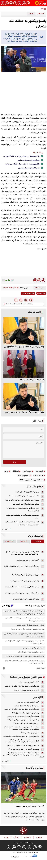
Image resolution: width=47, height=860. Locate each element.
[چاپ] (39, 280)
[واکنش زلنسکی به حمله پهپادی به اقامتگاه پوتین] (23, 331)
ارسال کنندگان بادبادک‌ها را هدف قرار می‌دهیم (22, 587)
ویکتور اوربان (26, 293)
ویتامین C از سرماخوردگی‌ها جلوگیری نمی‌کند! (22, 593)
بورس (6, 471)
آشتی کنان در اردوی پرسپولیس (27, 560)
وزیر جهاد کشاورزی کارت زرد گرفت (27, 492)
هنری (6, 837)
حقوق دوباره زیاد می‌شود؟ (30, 733)
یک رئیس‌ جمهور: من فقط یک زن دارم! (24, 581)
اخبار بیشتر (5, 529)
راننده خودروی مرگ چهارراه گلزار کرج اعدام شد (23, 496)
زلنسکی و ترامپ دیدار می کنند (28, 160)
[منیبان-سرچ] (40, 847)
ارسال (14, 462)
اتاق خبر (38, 697)
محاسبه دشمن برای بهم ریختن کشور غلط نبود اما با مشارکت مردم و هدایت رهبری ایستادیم (21, 728)
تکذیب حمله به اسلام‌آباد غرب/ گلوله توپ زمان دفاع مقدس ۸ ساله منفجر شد (22, 523)
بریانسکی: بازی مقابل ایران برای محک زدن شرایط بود (21, 686)
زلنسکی (39, 293)
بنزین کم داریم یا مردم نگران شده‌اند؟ (25, 599)
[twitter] (26, 300)
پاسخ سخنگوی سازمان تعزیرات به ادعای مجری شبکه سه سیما (23, 509)
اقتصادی (28, 837)
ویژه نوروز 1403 (23, 475)
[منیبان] (40, 3)
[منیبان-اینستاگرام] (24, 3)
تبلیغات (24, 843)
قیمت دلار (39, 471)
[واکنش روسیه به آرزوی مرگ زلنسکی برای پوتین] (23, 397)
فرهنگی (16, 837)
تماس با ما (17, 843)
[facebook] (16, 300)
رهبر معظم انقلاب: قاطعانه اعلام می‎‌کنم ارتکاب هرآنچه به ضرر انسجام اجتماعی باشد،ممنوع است (22, 741)
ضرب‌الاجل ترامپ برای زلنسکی (28, 168)
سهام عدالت (38, 475)
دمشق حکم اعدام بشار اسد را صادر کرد (26, 504)
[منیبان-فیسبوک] (15, 3)
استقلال (16, 471)
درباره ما (31, 843)
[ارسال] (35, 280)
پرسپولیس (27, 471)
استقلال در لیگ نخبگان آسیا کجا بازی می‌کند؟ (23, 745)
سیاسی (39, 837)
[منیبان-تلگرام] (28, 3)
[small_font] (3, 280)
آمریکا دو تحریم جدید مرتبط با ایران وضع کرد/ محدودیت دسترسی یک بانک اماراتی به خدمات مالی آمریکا (23, 755)
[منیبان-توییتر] (19, 3)
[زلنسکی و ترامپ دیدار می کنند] (23, 364)
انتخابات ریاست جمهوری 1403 (31, 480)
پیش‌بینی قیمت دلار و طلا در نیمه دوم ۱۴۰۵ (23, 749)
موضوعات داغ (35, 486)
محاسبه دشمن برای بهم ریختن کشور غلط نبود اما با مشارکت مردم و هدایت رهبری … (22, 553)
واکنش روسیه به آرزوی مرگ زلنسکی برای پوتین (22, 164)
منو (42, 9)
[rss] (7, 3)
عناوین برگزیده (34, 768)
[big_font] (12, 280)
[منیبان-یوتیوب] (11, 3)
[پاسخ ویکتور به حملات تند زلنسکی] (31, 300)
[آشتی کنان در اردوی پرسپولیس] (23, 787)
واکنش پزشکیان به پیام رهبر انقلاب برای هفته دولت (21, 736)
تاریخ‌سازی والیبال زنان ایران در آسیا (25, 575)
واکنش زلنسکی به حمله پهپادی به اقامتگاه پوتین (21, 156)
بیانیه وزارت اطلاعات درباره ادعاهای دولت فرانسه (22, 500)
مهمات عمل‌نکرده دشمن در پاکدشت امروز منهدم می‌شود (22, 516)
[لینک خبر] (43, 280)
